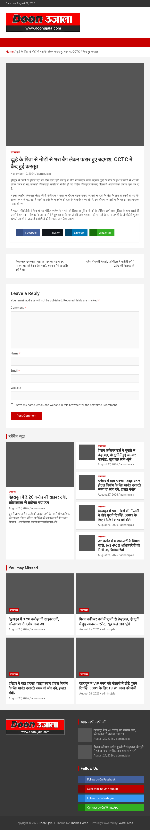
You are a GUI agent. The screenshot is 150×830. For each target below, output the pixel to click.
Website (16, 388)
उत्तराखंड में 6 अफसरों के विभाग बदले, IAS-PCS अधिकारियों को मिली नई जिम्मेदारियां (119, 545)
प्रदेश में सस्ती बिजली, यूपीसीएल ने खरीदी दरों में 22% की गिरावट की (109, 264)
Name (16, 353)
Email (15, 370)
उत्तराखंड (15, 152)
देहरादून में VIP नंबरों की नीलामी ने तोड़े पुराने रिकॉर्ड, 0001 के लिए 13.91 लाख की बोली (118, 515)
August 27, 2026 (19, 508)
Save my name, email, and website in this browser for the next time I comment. (66, 405)
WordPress (126, 823)
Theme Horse (79, 823)
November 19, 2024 (23, 173)
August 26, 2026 (108, 524)
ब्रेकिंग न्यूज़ (17, 436)
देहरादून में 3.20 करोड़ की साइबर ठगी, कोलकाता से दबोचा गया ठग (34, 621)
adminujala (44, 173)
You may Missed (23, 568)
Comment (18, 307)
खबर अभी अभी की (93, 722)
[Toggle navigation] (11, 42)
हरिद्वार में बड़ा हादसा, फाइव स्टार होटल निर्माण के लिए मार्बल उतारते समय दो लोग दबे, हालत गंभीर (119, 485)
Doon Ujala (46, 823)
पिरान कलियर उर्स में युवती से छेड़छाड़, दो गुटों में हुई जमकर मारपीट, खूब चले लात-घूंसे (117, 455)
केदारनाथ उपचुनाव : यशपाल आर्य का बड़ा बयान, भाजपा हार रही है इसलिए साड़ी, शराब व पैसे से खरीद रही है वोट (42, 266)
